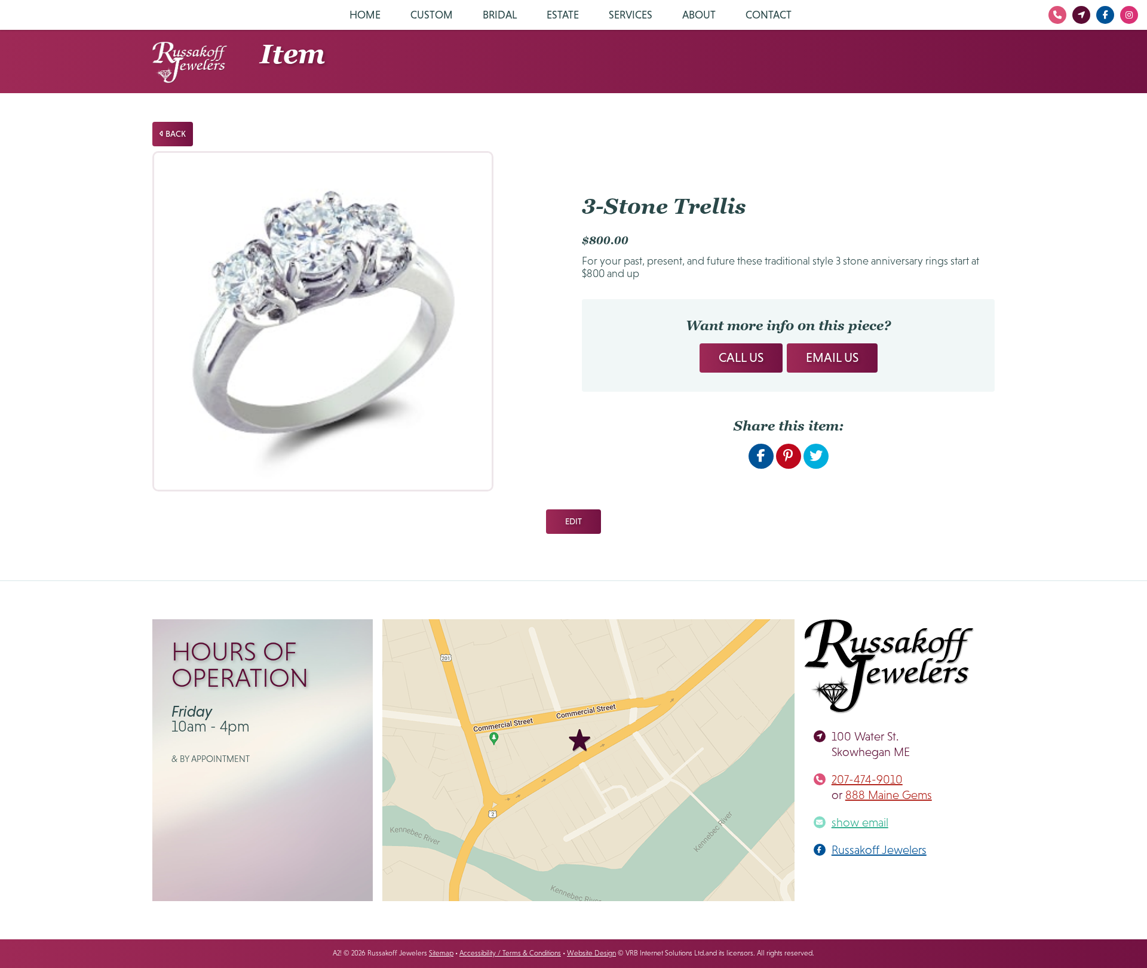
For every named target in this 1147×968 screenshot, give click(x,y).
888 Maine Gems (888, 794)
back (175, 134)
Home (365, 15)
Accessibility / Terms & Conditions (510, 953)
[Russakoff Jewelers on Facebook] (1106, 15)
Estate (563, 15)
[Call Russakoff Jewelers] (1058, 15)
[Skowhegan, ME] (1082, 15)
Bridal (500, 15)
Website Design (591, 953)
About (699, 15)
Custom (431, 15)
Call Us (741, 357)
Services (630, 15)
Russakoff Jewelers (879, 849)
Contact (769, 15)
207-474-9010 (867, 779)
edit (573, 521)
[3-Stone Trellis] (322, 321)
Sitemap (441, 953)
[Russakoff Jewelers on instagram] (1130, 15)
